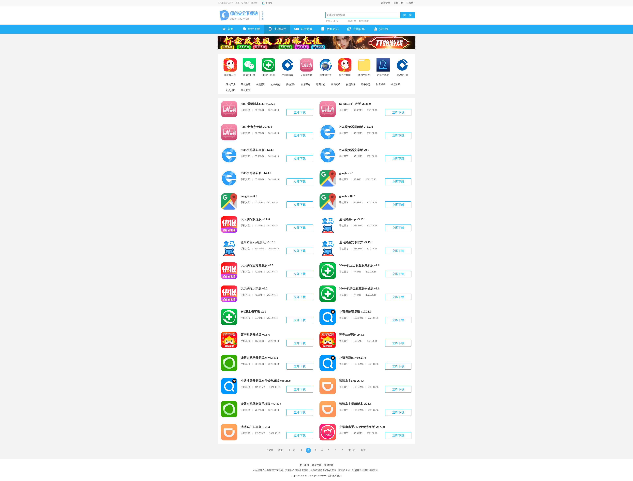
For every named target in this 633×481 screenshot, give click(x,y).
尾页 (363, 450)
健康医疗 (305, 84)
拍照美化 (350, 84)
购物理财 (290, 84)
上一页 (291, 450)
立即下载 (300, 112)
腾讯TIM (352, 21)
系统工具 (230, 84)
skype (336, 21)
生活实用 (395, 84)
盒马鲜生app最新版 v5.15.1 (258, 242)
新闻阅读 (335, 84)
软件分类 (398, 3)
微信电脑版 (364, 21)
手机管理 (245, 84)
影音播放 (380, 84)
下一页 (351, 450)
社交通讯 (230, 90)
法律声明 (328, 465)
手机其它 (245, 90)
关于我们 (304, 465)
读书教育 (365, 84)
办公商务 (275, 84)
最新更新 (385, 3)
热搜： (329, 21)
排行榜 (410, 3)
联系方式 (316, 465)
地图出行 (320, 84)
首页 (280, 450)
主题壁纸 (260, 84)
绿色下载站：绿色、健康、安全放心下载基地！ (238, 3)
